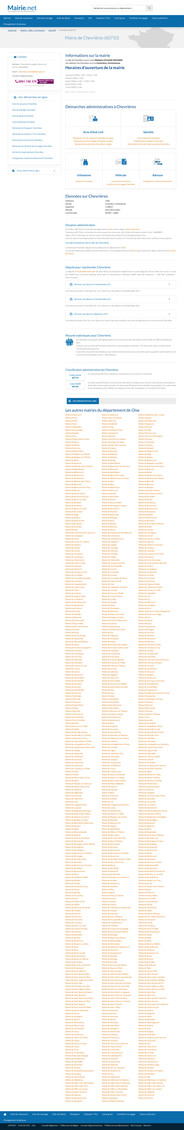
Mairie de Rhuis (71, 947)
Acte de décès (63, 18)
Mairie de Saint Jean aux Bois (77, 986)
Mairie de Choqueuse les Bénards (152, 563)
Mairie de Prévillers (110, 925)
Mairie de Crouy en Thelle (112, 593)
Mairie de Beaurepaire (74, 469)
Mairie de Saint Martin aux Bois (151, 989)
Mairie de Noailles (109, 880)
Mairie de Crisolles (109, 590)
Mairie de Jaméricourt (111, 720)
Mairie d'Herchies (72, 711)
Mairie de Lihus (71, 801)
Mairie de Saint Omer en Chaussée (116, 995)
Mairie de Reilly (144, 937)
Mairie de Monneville (74, 841)
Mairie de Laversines (74, 765)
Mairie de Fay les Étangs (75, 635)
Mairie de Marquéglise (147, 820)
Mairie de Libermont (74, 798)
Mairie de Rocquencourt (148, 953)
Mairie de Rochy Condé (75, 953)
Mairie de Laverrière (146, 762)
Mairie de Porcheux (73, 922)
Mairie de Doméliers (146, 605)
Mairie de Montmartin (147, 850)
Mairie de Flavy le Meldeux (76, 641)
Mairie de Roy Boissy (147, 965)
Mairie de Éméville (73, 614)
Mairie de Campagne (147, 532)
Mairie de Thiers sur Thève (76, 1037)
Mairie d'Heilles (71, 708)
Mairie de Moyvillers (74, 868)
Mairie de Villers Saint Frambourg (116, 1083)
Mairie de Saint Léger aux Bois (151, 986)
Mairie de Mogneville (147, 832)
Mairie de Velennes (110, 1064)
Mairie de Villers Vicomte (112, 1092)
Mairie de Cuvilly (109, 599)
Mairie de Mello (71, 829)
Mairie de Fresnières (74, 662)
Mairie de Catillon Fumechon (150, 544)
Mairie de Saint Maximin (75, 995)
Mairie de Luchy (108, 807)
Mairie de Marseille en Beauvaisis (79, 823)
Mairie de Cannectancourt (113, 538)
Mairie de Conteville (110, 572)
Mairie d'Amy (71, 424)
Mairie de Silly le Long (74, 1025)
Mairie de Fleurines (146, 641)
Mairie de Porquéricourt (112, 922)
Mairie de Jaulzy (72, 723)
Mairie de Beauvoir (146, 469)
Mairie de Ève (107, 632)
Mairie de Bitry (108, 484)
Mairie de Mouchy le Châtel (150, 862)
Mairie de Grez (108, 690)
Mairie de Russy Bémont (75, 971)
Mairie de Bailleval (109, 454)
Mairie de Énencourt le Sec (113, 614)
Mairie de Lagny (108, 750)
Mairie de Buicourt (110, 526)
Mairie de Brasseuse (146, 511)
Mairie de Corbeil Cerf (147, 572)
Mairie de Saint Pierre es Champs (79, 998)
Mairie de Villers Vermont (76, 1092)
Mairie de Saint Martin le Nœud (78, 992)
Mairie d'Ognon (108, 892)
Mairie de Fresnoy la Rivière (150, 662)
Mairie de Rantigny (110, 934)
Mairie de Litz (107, 801)
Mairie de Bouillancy (147, 502)
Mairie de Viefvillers (146, 1074)
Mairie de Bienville (146, 481)
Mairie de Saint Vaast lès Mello (78, 1007)
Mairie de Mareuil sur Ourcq (77, 817)
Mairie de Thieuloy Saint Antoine (152, 1037)
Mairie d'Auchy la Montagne (150, 436)
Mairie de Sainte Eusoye (148, 1007)
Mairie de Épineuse (73, 617)
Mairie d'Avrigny (109, 448)
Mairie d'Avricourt (73, 448)
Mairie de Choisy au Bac (75, 563)
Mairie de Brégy (72, 514)
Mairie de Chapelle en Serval (150, 726)
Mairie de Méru (144, 829)
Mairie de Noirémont (111, 883)
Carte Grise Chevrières (120, 181)
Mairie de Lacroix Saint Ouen (150, 747)
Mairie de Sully (144, 1028)
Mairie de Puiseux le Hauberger (115, 928)
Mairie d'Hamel (71, 774)
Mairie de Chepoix (146, 557)
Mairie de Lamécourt (74, 756)
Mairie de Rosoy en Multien (77, 959)
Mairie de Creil (108, 584)
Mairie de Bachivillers (74, 451)
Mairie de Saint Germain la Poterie (116, 983)
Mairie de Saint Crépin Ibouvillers (79, 980)
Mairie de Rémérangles (111, 940)
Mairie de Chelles (109, 557)
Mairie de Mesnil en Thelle (149, 774)
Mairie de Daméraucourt (75, 602)
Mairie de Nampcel (110, 871)
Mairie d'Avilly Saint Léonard (114, 445)
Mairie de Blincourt (110, 490)
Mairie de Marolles (110, 820)
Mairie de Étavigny (146, 629)
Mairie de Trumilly (146, 1052)
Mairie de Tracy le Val (147, 1046)
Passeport (79, 18)
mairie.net (12, 30)
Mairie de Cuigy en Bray (75, 596)
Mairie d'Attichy (108, 436)
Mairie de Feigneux (110, 635)
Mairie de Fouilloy (146, 650)
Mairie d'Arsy (70, 436)
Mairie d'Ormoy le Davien (112, 895)
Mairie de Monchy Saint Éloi (113, 838)
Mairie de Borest (109, 499)
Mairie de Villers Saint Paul (76, 1086)
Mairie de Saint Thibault (112, 1004)
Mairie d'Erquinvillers (74, 623)
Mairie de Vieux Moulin (75, 1077)
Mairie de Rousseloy (74, 962)
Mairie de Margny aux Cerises (114, 817)
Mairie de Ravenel (72, 937)
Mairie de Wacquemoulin (76, 1098)
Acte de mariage (44, 18)
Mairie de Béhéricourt (74, 472)
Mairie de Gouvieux (73, 683)
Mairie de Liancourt (110, 795)
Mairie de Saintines (110, 1010)
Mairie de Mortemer (147, 859)
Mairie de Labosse (109, 741)
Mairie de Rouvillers (146, 962)
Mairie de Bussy (108, 529)
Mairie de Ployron (109, 786)
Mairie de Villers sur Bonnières (115, 1089)
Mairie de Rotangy (109, 959)
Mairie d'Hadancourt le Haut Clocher (154, 693)
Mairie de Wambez (110, 1098)
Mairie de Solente (145, 1025)
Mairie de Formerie (73, 650)
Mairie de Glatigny (146, 674)
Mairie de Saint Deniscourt (113, 980)
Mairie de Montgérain (74, 847)
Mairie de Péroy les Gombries (77, 907)
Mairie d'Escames (109, 623)
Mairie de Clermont (73, 569)
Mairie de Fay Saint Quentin (150, 768)
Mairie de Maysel (109, 826)
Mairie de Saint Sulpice (75, 1004)
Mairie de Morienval (110, 856)
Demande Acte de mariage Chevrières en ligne (93, 141)
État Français (136, 1125)
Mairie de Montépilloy (147, 844)
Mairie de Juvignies (110, 726)
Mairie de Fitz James (110, 638)
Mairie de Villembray (74, 1080)
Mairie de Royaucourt (74, 968)
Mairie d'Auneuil (145, 439)
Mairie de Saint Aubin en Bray (77, 977)
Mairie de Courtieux (73, 581)
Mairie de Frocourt (146, 665)
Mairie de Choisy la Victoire (113, 563)
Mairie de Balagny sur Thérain (78, 457)
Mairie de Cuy (144, 599)
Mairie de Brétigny (109, 517)
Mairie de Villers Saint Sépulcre (115, 1086)
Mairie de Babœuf (146, 448)
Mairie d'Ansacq (145, 427)
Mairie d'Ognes (144, 889)
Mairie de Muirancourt (148, 868)
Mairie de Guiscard (73, 693)
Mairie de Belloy (145, 472)
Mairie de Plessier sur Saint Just (78, 783)
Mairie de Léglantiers (74, 792)
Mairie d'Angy (108, 427)
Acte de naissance (23, 18)
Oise (110, 229)
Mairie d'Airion (71, 421)
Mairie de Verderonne (111, 1070)
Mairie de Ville (144, 1077)
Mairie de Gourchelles (111, 680)
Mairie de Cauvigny (110, 547)
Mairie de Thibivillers (147, 1034)
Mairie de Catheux (73, 544)
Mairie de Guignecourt (147, 690)
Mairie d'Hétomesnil (74, 714)
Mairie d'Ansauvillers (74, 430)
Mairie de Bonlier (109, 493)
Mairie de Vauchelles (74, 1061)
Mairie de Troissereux (147, 1049)
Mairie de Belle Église (110, 472)
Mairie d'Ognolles (72, 892)
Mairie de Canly (71, 538)
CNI (90, 18)
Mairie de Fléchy (109, 641)
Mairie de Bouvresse (74, 511)
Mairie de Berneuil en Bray (113, 475)
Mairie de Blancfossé (110, 487)
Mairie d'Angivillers (73, 427)
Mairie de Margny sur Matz (76, 820)
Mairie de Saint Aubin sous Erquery (117, 977)
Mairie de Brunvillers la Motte (150, 523)
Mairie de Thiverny (110, 1040)
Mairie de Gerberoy (110, 671)
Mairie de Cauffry (72, 547)
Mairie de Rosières (109, 956)
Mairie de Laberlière (146, 738)
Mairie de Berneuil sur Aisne (150, 475)
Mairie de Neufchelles (111, 874)
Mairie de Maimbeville (111, 810)
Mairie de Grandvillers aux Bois (115, 687)
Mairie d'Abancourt (73, 414)
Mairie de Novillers (110, 886)
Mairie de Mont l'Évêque (112, 841)
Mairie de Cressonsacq (75, 587)
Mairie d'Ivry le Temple (75, 720)
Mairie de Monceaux (110, 835)
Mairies (7, 18)
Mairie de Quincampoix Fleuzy (115, 931)
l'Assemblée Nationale (85, 271)
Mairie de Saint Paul (146, 995)
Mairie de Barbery (109, 457)
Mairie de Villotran (73, 1095)
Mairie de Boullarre (73, 505)
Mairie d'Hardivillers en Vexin (150, 699)
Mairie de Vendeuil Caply (148, 1064)
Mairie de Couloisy (146, 575)
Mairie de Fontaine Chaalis (149, 644)
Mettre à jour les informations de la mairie (80, 92)
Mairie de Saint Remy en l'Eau (77, 1001)
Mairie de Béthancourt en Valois (115, 478)
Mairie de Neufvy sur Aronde (150, 874)
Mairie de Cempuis (146, 547)
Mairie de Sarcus (72, 1013)
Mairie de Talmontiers (111, 1031)
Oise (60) (52, 30)
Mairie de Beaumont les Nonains (116, 466)
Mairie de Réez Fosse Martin (114, 937)
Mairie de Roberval (146, 950)
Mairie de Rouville (109, 962)
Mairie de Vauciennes (111, 1061)
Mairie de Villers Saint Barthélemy (79, 1083)
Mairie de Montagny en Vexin (150, 841)
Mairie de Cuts (144, 596)
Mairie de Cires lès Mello (112, 566)
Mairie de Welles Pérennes (113, 1101)
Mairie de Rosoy (145, 956)
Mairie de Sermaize (110, 1022)
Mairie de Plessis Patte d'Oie (77, 786)
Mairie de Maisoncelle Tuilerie (77, 813)
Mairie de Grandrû (73, 687)
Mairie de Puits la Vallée (148, 928)
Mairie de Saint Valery (111, 1007)
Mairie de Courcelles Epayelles (78, 578)
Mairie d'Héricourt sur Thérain (115, 711)
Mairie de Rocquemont (111, 953)
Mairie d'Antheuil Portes (112, 430)
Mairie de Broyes (109, 523)
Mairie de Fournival (73, 656)
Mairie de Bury (71, 529)
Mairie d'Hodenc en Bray (112, 714)
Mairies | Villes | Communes (32, 30)
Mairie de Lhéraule (73, 795)
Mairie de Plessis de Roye (149, 913)
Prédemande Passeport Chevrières (148, 141)
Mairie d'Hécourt (145, 705)
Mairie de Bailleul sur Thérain (77, 454)
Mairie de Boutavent (110, 508)
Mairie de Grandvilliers (147, 687)
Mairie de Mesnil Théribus (149, 777)
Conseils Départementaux (91, 1125)
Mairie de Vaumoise (73, 1064)
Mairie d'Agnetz (145, 417)
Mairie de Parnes (109, 904)
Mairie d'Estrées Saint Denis (113, 629)
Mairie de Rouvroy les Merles (114, 965)
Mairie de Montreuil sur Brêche (78, 853)
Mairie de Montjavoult (147, 847)
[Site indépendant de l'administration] (50, 7)
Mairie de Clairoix (145, 566)
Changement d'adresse (15, 24)
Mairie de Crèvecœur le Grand (114, 587)
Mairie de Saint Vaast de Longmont (153, 1004)
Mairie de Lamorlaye (110, 756)
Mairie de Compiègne (147, 569)
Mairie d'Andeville (109, 424)
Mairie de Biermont (73, 484)
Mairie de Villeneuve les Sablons (115, 1080)
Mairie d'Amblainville (147, 421)
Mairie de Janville (145, 720)
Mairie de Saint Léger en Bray (77, 989)
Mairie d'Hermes (145, 711)
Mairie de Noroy (145, 883)
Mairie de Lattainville (74, 762)
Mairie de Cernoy (72, 550)
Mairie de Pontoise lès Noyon (114, 919)
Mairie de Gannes (109, 668)
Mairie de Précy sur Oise (75, 925)
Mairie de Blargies (145, 487)
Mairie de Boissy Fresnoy (149, 490)
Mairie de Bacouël (109, 451)
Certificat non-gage (138, 18)
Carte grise (119, 18)
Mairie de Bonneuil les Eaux (77, 496)
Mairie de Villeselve (146, 1092)
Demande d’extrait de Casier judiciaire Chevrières (148, 144)
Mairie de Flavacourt (147, 638)
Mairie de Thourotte (147, 1040)
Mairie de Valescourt (147, 1055)
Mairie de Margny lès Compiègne (152, 817)
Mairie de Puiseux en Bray (76, 928)
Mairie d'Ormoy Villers (147, 895)
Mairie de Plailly (145, 910)
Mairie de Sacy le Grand (112, 971)
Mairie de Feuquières (74, 638)
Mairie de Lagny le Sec (147, 750)
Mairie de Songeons (110, 1028)
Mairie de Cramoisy (146, 581)
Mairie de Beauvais (110, 469)
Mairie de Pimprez (73, 910)
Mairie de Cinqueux (73, 566)
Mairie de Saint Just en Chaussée (115, 986)
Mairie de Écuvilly (72, 611)
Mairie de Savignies (146, 1013)
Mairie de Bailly (144, 454)
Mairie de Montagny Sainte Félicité (80, 844)
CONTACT (12, 1125)
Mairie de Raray (145, 934)
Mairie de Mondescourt (148, 838)
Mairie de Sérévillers (146, 1019)
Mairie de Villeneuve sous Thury (115, 738)
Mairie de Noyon (72, 889)
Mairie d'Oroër (71, 898)
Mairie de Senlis (145, 1016)
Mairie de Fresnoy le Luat (76, 665)
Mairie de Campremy (111, 535)
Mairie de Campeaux (74, 535)
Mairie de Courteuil (146, 578)
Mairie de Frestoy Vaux (111, 771)
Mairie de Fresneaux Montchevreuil (153, 659)
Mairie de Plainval (72, 913)
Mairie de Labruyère (147, 741)
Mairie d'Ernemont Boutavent (114, 620)
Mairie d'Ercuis (144, 617)
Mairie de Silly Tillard (110, 1025)
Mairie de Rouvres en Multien (77, 965)
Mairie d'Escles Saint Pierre (76, 626)
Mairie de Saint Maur (147, 992)
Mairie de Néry (71, 874)
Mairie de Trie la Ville (110, 1049)
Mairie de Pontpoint (147, 919)
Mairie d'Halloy (108, 696)
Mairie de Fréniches (73, 659)
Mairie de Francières (147, 656)
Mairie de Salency (145, 1010)
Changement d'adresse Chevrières (157, 181)
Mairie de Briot (108, 520)
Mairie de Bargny (145, 457)
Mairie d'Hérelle (72, 729)
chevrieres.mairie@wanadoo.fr (32, 71)
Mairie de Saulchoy (73, 789)
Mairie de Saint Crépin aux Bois (151, 977)
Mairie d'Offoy (108, 889)
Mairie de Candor (145, 535)
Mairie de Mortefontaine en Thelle (116, 859)
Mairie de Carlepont (110, 541)
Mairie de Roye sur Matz (112, 968)
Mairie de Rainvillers (73, 934)
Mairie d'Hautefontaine (112, 705)
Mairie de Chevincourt (74, 560)
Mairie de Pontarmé (73, 919)
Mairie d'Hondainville (74, 717)
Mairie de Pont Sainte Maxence (151, 916)
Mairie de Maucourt (146, 823)
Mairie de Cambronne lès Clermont (80, 532)
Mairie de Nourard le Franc (76, 886)
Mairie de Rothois (145, 959)
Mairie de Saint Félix (73, 983)
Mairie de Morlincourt (147, 856)
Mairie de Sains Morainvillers (77, 974)
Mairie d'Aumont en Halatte (114, 439)
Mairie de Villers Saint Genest (150, 1083)
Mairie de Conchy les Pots (76, 572)
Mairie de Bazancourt (147, 460)
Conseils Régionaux (50, 1125)
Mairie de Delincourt (147, 602)
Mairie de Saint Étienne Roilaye (151, 980)
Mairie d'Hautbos (145, 702)
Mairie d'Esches (145, 623)
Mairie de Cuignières (147, 593)
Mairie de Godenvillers (74, 677)
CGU (33, 1125)
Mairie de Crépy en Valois (149, 584)
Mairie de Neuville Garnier (76, 732)
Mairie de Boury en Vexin (76, 508)
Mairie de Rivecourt (110, 950)
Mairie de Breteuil (72, 517)
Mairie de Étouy (72, 632)
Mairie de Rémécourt (74, 940)
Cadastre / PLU (103, 18)
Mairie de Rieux (71, 950)
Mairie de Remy (145, 940)
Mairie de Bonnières (110, 496)
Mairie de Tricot (72, 1049)
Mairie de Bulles (145, 526)
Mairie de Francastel (110, 656)
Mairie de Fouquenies (111, 653)
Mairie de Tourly (72, 1046)
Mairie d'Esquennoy (146, 626)
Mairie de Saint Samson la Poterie (116, 1001)
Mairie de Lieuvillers (146, 798)
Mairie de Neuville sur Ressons (115, 735)
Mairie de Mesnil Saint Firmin (77, 777)
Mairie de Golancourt (147, 677)
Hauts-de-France (132, 229)
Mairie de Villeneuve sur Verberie (152, 1080)
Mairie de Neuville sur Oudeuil (78, 735)
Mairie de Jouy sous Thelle (76, 726)
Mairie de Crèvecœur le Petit (150, 587)
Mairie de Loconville (146, 801)
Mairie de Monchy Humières (77, 838)
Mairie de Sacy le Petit (147, 971)
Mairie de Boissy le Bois (75, 493)
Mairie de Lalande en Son (112, 753)
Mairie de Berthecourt (74, 478)
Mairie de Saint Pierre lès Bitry (114, 998)
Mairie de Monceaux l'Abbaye (151, 835)
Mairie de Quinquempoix (149, 931)
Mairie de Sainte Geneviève (76, 1010)
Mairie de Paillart (72, 904)
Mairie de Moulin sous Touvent (78, 865)
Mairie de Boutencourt (148, 508)
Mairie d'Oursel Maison (148, 901)
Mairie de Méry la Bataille (76, 832)
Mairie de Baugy (109, 460)
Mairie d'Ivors (144, 717)
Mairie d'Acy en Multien (112, 417)
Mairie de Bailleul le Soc (148, 451)
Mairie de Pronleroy (146, 925)
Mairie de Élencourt (110, 611)
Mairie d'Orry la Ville (146, 898)
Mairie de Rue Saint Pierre (76, 738)
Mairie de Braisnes (109, 511)
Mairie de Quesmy (73, 931)
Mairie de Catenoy (146, 541)
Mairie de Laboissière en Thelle (78, 741)
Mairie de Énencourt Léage (149, 614)
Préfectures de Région (69, 1125)
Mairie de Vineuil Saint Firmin (114, 1095)
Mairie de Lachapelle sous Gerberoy (153, 744)
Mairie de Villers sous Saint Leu (151, 1086)
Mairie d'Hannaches (146, 696)
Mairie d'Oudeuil (109, 901)
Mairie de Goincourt (110, 677)
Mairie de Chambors (74, 554)
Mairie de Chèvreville (111, 560)
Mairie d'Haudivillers (110, 702)
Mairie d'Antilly (144, 430)
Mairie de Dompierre (110, 608)
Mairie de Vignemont (111, 1077)
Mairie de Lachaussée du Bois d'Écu (80, 747)
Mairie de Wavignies (73, 1101)
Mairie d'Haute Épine (74, 705)
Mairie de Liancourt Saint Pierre (151, 795)
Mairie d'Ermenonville (74, 620)
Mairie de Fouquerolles (148, 653)
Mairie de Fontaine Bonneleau (115, 644)
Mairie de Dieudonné (74, 605)
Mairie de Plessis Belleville (113, 783)
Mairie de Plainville (110, 913)
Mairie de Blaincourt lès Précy (77, 487)
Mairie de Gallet (145, 771)
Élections (147, 1125)
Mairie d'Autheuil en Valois (113, 442)
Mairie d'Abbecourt (110, 414)
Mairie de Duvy (144, 608)
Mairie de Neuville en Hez (149, 729)
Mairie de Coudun (109, 575)
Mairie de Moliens (72, 835)
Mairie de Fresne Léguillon (113, 659)
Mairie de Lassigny (110, 759)
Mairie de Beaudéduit (111, 463)
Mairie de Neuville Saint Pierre (151, 732)
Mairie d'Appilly (71, 433)
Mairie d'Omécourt (146, 892)
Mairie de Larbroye (73, 759)
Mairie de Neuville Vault (148, 735)
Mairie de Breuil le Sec (147, 517)
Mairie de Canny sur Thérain (77, 541)
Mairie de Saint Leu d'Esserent (115, 989)
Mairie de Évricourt (146, 632)
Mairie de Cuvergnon (74, 599)
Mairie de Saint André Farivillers (115, 974)
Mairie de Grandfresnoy (148, 683)
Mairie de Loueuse (73, 807)
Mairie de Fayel (71, 771)
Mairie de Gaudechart (147, 668)
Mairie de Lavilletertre (111, 765)
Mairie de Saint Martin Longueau (116, 992)
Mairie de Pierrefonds (147, 907)
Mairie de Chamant (110, 550)
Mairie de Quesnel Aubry (148, 786)
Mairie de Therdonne (74, 1034)
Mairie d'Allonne (109, 421)
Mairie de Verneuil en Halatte (150, 1070)
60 (125, 247)
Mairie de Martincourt (111, 823)
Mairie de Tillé (144, 1043)
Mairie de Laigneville (74, 753)
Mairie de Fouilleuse (110, 650)
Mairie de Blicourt (72, 490)
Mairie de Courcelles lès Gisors (115, 578)
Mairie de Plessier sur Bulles (150, 780)
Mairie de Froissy (72, 668)
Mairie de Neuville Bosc (148, 877)
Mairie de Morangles (74, 856)
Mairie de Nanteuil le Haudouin (151, 871)
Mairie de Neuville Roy (111, 732)
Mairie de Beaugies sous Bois (150, 463)
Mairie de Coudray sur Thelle (77, 768)
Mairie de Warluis (145, 1098)
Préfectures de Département (117, 1125)
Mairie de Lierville (109, 798)
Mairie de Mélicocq (146, 826)
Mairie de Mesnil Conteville (113, 774)
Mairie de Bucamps (73, 526)
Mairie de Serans (109, 1019)
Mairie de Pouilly (145, 922)
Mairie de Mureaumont (75, 871)
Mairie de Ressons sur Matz (77, 944)
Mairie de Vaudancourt (148, 1061)
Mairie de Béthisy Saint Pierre (77, 481)
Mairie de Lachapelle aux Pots (78, 744)
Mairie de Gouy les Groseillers (114, 683)
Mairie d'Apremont (110, 433)
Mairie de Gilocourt (146, 671)
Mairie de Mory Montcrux (113, 862)
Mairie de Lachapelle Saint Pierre (116, 744)
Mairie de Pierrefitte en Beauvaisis (116, 907)
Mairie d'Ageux (108, 792)
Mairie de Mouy (108, 865)
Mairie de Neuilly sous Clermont (115, 877)
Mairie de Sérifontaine (74, 1022)
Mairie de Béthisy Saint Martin (151, 478)
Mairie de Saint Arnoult (148, 974)
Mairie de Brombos (146, 520)
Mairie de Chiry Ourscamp (149, 560)
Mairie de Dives (108, 605)
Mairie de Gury (108, 693)
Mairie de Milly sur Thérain (113, 832)
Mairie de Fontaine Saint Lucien (115, 647)
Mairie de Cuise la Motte (112, 596)
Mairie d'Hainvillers (73, 696)
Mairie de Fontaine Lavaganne (78, 647)
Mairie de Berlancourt (74, 475)
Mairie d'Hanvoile (72, 699)
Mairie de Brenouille (110, 514)
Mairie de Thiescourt (110, 1037)
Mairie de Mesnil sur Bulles (113, 777)
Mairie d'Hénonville (146, 708)
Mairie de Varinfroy (146, 1058)
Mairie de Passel (145, 904)
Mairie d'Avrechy (145, 445)
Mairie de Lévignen (146, 792)
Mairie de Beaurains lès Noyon (151, 466)
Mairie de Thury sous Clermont (115, 1043)
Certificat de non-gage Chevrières (121, 184)
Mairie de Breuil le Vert (75, 520)
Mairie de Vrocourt (146, 1095)
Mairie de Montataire (111, 844)
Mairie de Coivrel (109, 569)
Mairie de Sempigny (73, 1016)
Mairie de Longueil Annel (75, 804)
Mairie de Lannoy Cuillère (149, 756)
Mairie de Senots (72, 1019)
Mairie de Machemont (147, 807)
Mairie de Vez (107, 1074)
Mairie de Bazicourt (73, 463)
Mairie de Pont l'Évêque (112, 916)
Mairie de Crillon (72, 590)
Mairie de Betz (108, 481)
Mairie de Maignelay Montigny (78, 810)
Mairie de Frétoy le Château (113, 665)
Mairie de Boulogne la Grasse (114, 505)
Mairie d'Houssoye (110, 729)
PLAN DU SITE (24, 1125)
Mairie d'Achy (71, 417)
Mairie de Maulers (73, 826)
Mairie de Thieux (72, 1040)
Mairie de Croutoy (73, 593)
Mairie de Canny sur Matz (149, 538)
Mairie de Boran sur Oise (75, 499)
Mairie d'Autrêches (146, 442)
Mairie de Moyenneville (148, 865)
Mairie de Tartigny (146, 1031)
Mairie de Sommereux (74, 1028)
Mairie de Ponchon (73, 916)
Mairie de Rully (144, 968)
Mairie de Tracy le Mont (112, 1046)
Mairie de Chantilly (110, 554)
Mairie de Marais (72, 445)
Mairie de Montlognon (75, 850)
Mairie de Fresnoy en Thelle (113, 662)
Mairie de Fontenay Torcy (149, 647)
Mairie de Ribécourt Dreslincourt (116, 947)
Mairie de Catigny (109, 544)
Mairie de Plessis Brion (147, 783)
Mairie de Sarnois (109, 1013)
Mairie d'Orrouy (108, 898)
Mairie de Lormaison (147, 804)
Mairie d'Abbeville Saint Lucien (151, 414)
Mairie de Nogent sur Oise (149, 880)
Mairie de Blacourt (146, 484)
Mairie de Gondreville (74, 680)
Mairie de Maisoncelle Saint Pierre (152, 810)
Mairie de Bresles (145, 514)
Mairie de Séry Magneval (148, 1022)
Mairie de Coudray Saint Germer (152, 765)
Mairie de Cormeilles (74, 575)
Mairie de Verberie (146, 1067)
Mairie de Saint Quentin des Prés (152, 998)
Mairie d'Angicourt (146, 424)
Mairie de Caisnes (145, 529)
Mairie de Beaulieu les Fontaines (79, 466)
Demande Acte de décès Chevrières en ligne (93, 144)
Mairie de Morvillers (73, 862)
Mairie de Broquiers (73, 523)
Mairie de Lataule (145, 759)
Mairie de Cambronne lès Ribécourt (117, 532)
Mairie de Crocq (108, 768)
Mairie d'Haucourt (73, 702)
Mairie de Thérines (110, 1034)
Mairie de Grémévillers (74, 690)
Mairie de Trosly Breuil (74, 1052)
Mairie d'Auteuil (72, 442)
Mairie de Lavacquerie (111, 762)
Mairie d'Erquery (145, 620)
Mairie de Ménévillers (111, 829)
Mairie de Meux (72, 780)
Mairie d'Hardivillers (110, 699)
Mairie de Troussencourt (112, 1052)
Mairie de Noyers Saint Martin (151, 886)
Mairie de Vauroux (146, 789)
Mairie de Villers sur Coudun (150, 1089)
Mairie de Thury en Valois (76, 1043)
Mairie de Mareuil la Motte (149, 813)
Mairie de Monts (145, 853)
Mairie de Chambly (146, 550)
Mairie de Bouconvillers (112, 502)
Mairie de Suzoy (72, 1031)
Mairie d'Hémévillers (110, 708)
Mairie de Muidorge (110, 868)
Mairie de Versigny (73, 1074)
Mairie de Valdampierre (112, 1055)
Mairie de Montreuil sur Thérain (115, 853)
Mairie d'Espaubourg (111, 626)
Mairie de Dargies (109, 602)
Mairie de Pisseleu (109, 910)
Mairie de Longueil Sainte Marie (115, 804)
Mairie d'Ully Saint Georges (76, 1055)
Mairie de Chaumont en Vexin (151, 554)
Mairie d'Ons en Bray (74, 895)
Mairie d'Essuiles (72, 629)
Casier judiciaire (159, 18)
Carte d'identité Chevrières (148, 138)
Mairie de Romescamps (75, 956)
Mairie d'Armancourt (147, 433)
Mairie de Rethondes (111, 944)
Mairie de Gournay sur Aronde (151, 680)
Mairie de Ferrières (146, 635)
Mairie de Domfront (73, 608)
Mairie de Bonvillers (146, 496)
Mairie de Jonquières (147, 723)
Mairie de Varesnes (110, 1058)
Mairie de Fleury (72, 644)
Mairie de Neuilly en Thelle (76, 877)
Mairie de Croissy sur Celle (149, 590)
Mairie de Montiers (110, 847)
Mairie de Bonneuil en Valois (150, 493)
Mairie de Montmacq (111, 850)
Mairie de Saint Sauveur (148, 1001)
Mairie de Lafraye (72, 750)
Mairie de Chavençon (74, 557)
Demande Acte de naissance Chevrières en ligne (93, 138)
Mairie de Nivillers (72, 880)
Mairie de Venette (72, 1067)
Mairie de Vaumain (110, 789)
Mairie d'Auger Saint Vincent (77, 439)
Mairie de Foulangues (74, 653)
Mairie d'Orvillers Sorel (75, 901)
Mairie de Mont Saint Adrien (114, 780)
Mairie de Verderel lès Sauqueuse (79, 1070)
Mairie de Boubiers (73, 502)
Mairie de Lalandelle (146, 753)
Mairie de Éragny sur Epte (113, 617)
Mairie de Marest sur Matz (113, 813)
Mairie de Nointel (72, 883)
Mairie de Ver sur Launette (113, 1067)
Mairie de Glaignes (109, 674)
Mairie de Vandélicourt (75, 1058)
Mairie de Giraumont (74, 674)
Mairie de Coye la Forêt (111, 581)
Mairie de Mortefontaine (75, 859)
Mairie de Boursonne (147, 505)
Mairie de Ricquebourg (148, 947)
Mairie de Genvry (72, 671)
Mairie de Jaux (108, 723)
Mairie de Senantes (110, 1016)
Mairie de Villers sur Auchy (76, 1089)
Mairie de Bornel (145, 499)
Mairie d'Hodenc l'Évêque (149, 714)
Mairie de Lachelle (109, 747)
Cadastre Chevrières (84, 181)
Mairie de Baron (72, 460)
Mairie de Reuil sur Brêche (149, 944)
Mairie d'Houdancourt (111, 717)
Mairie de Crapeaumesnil (76, 584)
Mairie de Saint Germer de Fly (150, 983)
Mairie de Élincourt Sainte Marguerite (154, 611)
